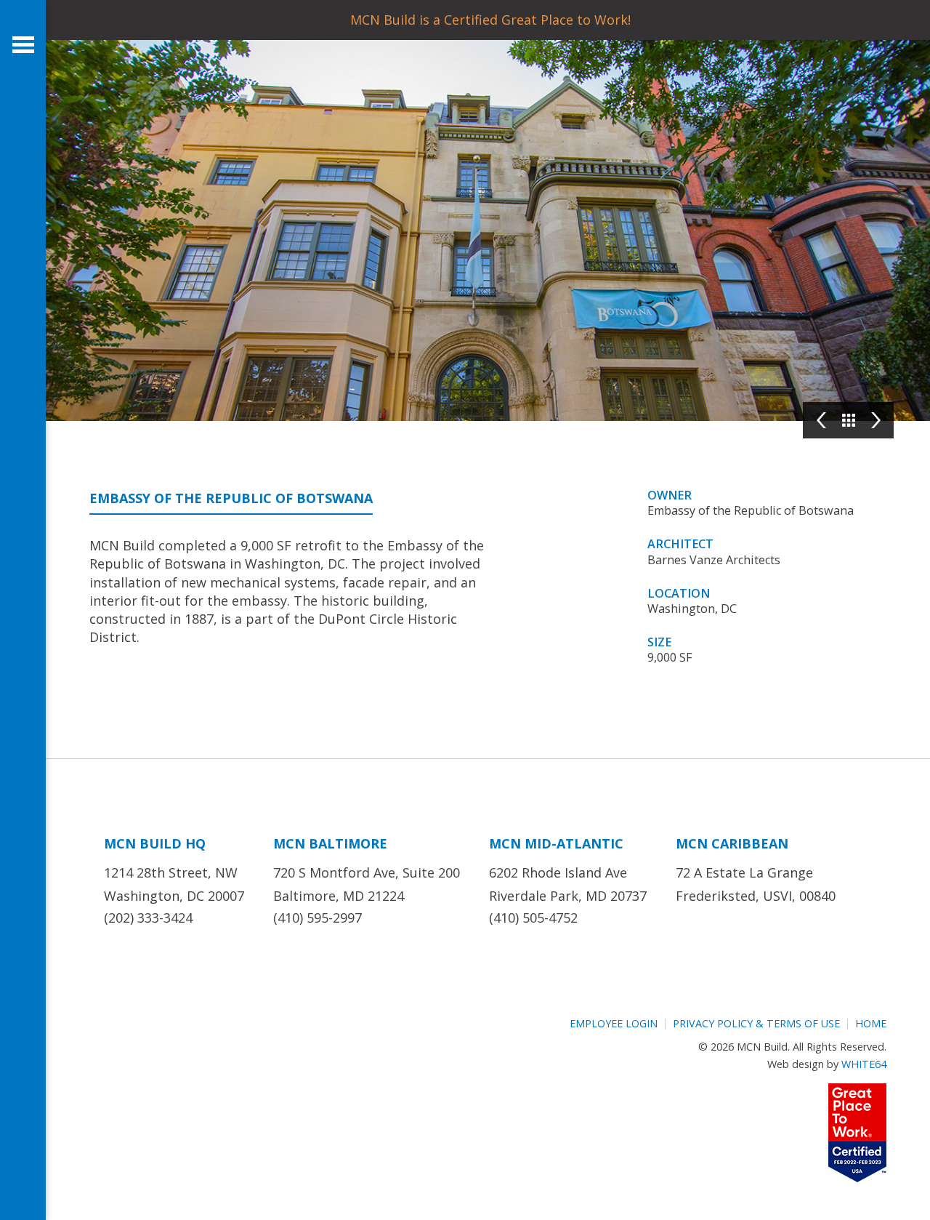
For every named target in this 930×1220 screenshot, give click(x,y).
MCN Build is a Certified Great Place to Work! (490, 19)
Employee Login (614, 1023)
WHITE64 (863, 1064)
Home (870, 1023)
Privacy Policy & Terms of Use (756, 1023)
